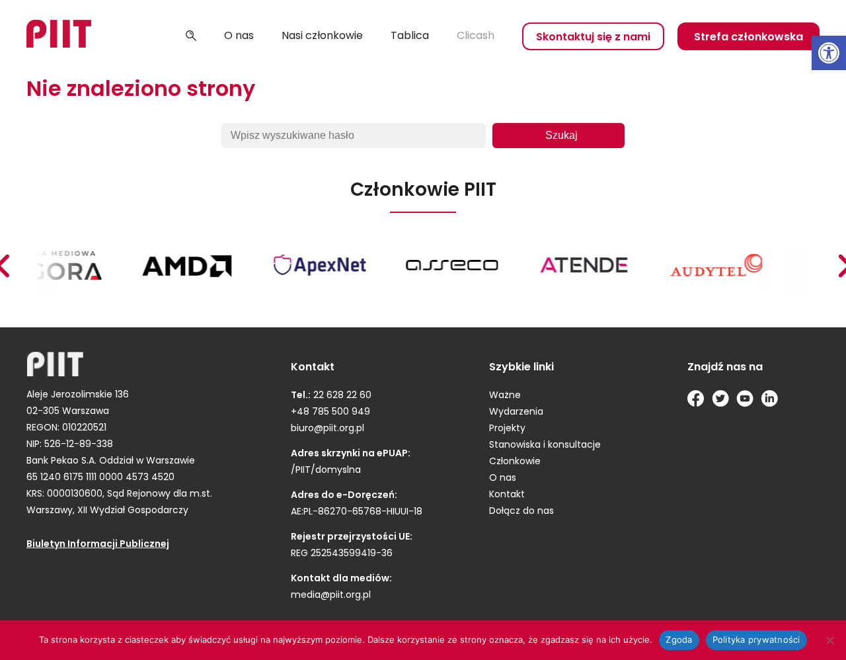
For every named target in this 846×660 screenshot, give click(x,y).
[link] (829, 53)
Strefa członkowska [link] (748, 37)
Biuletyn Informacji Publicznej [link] (97, 544)
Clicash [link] (475, 36)
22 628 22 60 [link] (341, 395)
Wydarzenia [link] (516, 412)
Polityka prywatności (756, 639)
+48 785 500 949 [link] (330, 412)
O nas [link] (239, 36)
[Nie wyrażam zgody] (829, 640)
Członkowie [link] (515, 462)
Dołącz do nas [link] (521, 511)
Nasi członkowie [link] (322, 36)
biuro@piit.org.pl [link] (327, 428)
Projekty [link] (507, 428)
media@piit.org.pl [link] (331, 595)
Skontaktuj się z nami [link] (593, 37)
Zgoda (679, 639)
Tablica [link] (410, 36)
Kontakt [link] (507, 495)
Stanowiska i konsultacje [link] (545, 445)
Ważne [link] (505, 395)
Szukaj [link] (191, 36)
